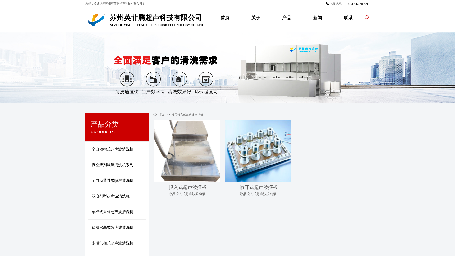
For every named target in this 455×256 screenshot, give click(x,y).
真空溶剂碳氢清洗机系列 (112, 165)
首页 (225, 17)
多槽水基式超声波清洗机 (112, 227)
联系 (348, 17)
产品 (286, 17)
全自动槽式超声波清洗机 (112, 149)
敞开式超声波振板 (259, 187)
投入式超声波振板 (188, 187)
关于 (255, 17)
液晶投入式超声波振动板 (187, 194)
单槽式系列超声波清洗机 (112, 212)
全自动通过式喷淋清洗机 (112, 180)
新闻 (317, 17)
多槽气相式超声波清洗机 (112, 243)
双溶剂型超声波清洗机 (111, 196)
